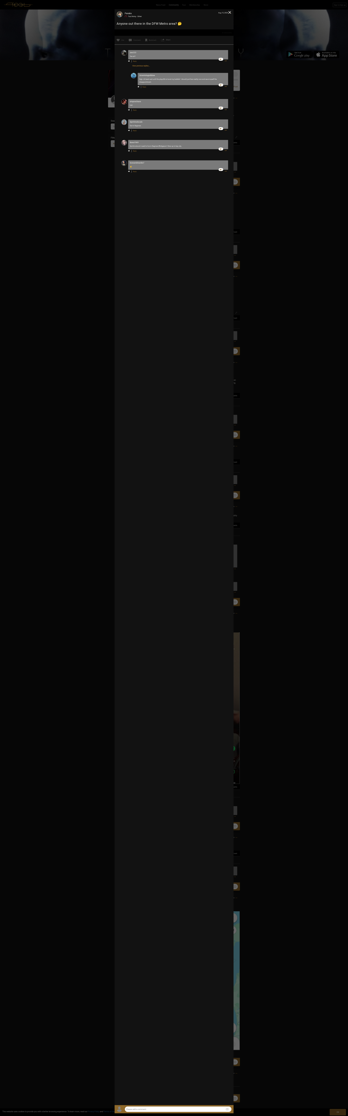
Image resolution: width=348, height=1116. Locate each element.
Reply (135, 61)
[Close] (230, 12)
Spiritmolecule (135, 146)
